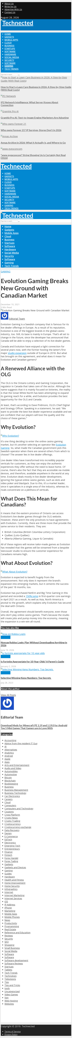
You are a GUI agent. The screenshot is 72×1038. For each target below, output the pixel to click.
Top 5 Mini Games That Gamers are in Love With (27, 728)
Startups (9, 48)
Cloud (8, 42)
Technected (16, 166)
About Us (9, 3)
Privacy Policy (10, 1034)
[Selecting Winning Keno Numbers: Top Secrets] (27, 669)
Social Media (11, 57)
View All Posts (8, 695)
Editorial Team (17, 318)
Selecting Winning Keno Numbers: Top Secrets (26, 677)
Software (9, 51)
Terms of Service (12, 1031)
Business (9, 45)
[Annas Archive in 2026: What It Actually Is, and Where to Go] (9, 136)
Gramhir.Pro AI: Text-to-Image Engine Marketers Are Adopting (35, 117)
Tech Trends (11, 68)
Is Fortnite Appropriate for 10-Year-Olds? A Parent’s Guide (32, 661)
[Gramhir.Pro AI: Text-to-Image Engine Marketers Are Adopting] (10, 111)
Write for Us (10, 6)
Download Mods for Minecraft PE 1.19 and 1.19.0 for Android (34, 725)
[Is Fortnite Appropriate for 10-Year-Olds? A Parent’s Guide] (23, 653)
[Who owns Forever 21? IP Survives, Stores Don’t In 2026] (13, 123)
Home (7, 34)
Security (9, 60)
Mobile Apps (11, 39)
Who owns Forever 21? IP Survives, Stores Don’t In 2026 (31, 130)
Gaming (8, 66)
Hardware (10, 54)
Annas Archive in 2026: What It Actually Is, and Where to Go (33, 142)
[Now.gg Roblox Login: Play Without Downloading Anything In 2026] (13, 634)
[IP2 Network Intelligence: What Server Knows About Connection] (8, 96)
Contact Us (9, 12)
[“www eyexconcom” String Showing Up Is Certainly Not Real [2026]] (11, 148)
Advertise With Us (13, 9)
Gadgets (9, 36)
